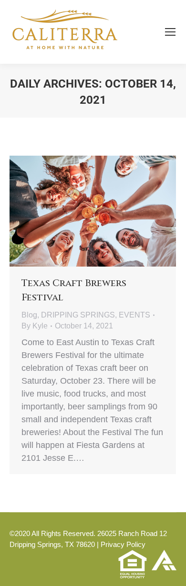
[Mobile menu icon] (170, 32)
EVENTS (134, 315)
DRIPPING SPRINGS (78, 315)
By (34, 326)
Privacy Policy (123, 544)
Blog (29, 315)
